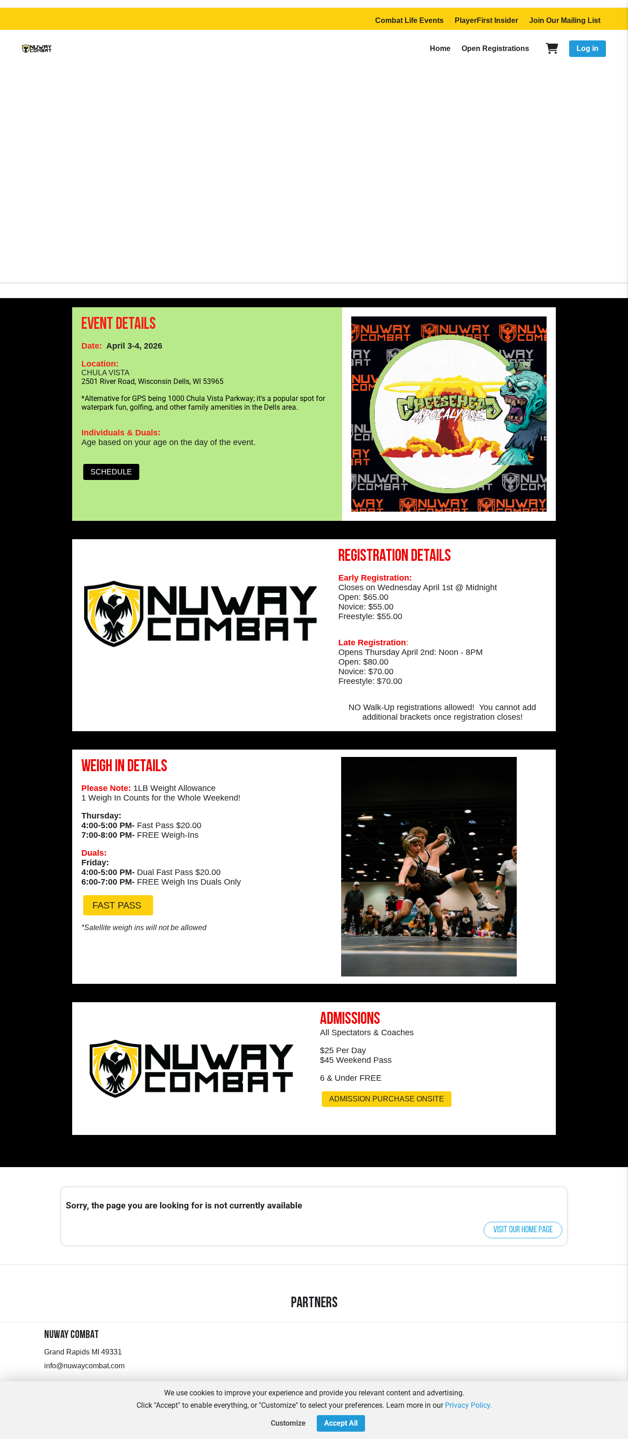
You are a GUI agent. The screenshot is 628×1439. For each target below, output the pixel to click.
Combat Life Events (409, 20)
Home (440, 48)
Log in (588, 48)
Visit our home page (523, 1230)
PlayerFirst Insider (486, 20)
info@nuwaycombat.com (84, 1366)
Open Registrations (495, 48)
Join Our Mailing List (564, 20)
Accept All (341, 1423)
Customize (288, 1423)
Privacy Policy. (468, 1405)
